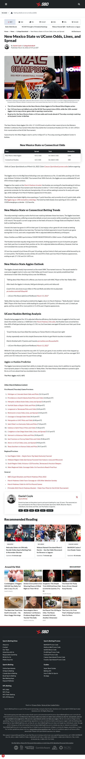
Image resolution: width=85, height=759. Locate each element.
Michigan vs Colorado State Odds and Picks (23, 394)
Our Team (6, 650)
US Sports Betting (8, 671)
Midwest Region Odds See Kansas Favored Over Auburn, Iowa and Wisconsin (35, 460)
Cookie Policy (54, 705)
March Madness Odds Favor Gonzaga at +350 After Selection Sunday (32, 480)
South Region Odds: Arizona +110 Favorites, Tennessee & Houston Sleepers (34, 463)
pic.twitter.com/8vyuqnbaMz (48, 341)
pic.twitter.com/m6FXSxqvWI (16, 291)
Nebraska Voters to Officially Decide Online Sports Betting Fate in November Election (18, 549)
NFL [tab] (33, 22)
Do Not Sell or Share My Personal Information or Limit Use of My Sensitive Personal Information (42, 743)
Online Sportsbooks (9, 668)
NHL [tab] (65, 22)
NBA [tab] (54, 22)
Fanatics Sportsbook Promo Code (54, 659)
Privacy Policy (36, 705)
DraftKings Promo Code (51, 652)
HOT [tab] (10, 23)
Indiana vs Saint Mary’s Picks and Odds (21, 428)
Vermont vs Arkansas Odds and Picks (21, 435)
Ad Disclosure (76, 31)
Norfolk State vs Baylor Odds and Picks (21, 405)
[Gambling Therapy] (29, 747)
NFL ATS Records (8, 697)
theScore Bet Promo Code (52, 647)
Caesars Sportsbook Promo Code (54, 657)
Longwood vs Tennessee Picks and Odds (22, 409)
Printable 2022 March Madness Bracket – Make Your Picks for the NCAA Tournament (38, 488)
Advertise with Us (8, 652)
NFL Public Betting (9, 694)
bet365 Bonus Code (50, 650)
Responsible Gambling (10, 655)
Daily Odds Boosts (11, 27)
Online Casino (73, 544)
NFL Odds (6, 689)
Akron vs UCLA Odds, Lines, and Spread (22, 443)
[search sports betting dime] (79, 4)
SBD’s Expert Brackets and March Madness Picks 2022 (27, 477)
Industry (10, 544)
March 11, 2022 (42, 345)
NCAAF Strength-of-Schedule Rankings (34, 27)
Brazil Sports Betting (9, 676)
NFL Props (6, 692)
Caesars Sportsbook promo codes (56, 166)
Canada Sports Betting (10, 673)
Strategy (46, 676)
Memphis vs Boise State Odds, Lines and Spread (24, 402)
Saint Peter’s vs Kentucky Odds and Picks (22, 424)
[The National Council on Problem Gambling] (65, 748)
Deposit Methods (8, 681)
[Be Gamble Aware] (43, 748)
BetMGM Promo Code (51, 645)
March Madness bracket (32, 185)
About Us (6, 645)
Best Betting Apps (8, 678)
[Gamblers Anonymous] (55, 748)
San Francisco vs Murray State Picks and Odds (24, 439)
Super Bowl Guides (50, 668)
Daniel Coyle (17, 46)
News (12, 31)
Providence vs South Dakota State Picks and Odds (25, 398)
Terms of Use (46, 705)
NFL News (41, 544)
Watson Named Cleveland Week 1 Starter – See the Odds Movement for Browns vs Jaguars (49, 549)
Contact (5, 647)
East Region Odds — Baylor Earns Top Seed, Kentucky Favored (30, 456)
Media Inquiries (8, 659)
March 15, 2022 (42, 296)
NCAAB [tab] (76, 22)
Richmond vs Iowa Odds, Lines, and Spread (23, 413)
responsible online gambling (38, 729)
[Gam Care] (21, 748)
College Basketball (22, 31)
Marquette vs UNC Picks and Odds (20, 420)
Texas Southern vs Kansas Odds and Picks (22, 446)
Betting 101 (47, 671)
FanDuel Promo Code (51, 655)
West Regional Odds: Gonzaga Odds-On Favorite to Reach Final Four (32, 467)
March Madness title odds (46, 322)
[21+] (16, 748)
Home (6, 31)
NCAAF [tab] (43, 22)
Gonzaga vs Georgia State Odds (19, 416)
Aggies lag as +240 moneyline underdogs (21, 200)
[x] (77, 497)
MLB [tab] (22, 22)
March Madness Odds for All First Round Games (25, 484)
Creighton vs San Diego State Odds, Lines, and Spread (27, 431)
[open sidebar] (6, 4)
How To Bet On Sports (51, 673)
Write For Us (7, 657)
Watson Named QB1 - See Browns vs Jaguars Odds (68, 27)
